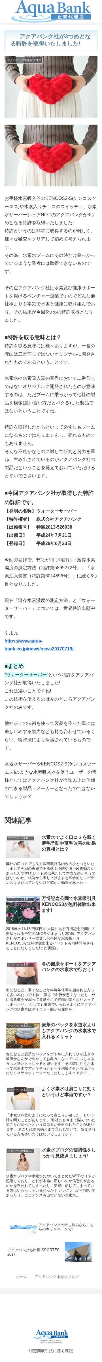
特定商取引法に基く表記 (51, 1350)
